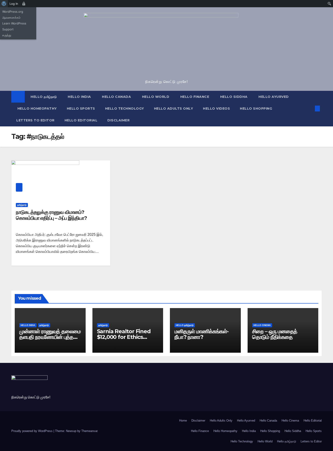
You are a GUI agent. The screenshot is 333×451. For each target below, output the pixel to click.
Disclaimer (118, 120)
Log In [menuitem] (14, 3)
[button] (310, 108)
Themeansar (89, 431)
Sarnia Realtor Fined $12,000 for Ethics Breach (124, 337)
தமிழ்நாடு (22, 205)
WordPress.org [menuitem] (12, 11)
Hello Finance (194, 97)
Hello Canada (116, 97)
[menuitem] (4, 3)
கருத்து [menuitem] (6, 35)
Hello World (155, 97)
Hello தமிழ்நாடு (43, 97)
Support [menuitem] (8, 29)
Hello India (79, 97)
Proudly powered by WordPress (32, 431)
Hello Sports (81, 108)
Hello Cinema (262, 325)
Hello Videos (216, 108)
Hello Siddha (233, 97)
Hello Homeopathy (36, 108)
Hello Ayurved (273, 97)
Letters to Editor (35, 120)
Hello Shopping (256, 108)
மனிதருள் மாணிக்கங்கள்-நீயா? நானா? (201, 334)
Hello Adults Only (173, 108)
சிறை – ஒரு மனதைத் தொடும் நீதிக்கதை (274, 334)
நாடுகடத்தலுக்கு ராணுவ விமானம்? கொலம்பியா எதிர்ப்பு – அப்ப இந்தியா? (51, 215)
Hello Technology (124, 108)
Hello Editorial (81, 120)
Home (183, 420)
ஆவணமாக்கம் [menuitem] (11, 17)
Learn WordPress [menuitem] (14, 23)
